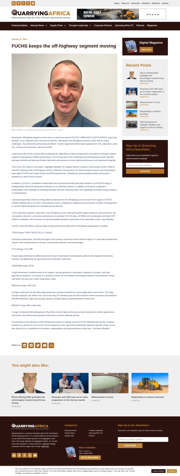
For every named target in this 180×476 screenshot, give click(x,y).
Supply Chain (56, 25)
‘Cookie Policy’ (87, 471)
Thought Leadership (78, 25)
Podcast (140, 25)
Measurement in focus (150, 102)
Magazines (152, 25)
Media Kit (156, 3)
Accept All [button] (171, 471)
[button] (24, 345)
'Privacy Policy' (106, 471)
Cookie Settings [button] (158, 471)
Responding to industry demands (148, 397)
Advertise (146, 3)
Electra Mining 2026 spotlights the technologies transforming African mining (28, 400)
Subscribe (135, 3)
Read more (45, 446)
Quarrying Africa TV (124, 25)
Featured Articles (19, 25)
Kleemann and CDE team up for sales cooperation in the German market (152, 91)
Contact (165, 3)
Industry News (37, 25)
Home (116, 3)
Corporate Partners (103, 25)
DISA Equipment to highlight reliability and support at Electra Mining (151, 125)
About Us (125, 3)
